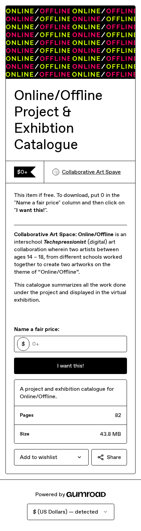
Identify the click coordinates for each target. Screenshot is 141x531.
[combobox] (51, 457)
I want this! (70, 365)
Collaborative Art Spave (91, 172)
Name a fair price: (36, 329)
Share (114, 457)
